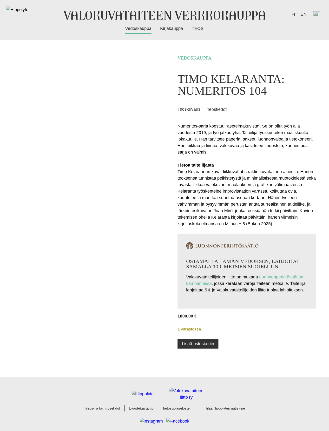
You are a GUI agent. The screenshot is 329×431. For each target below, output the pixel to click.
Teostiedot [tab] (217, 109)
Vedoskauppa (138, 28)
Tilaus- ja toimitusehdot (102, 408)
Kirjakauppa (171, 28)
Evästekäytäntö (141, 408)
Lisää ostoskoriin (198, 343)
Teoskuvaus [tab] (189, 109)
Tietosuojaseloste (176, 408)
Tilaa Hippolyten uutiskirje (225, 408)
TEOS (198, 28)
